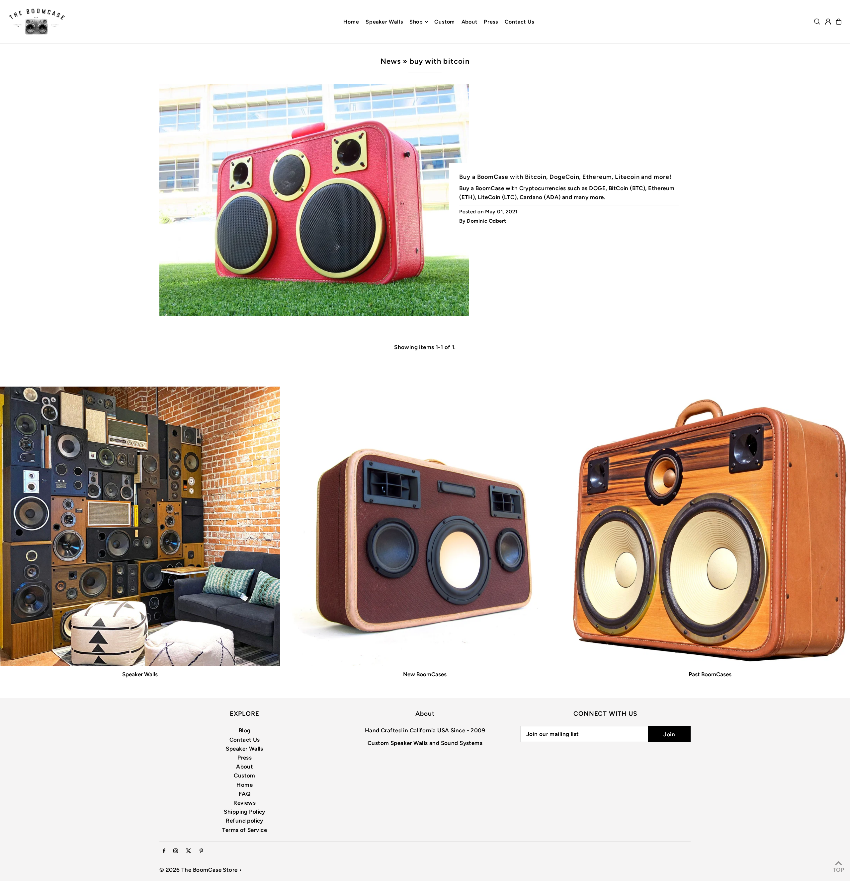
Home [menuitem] (351, 22)
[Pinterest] (201, 851)
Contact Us (244, 739)
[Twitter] (188, 851)
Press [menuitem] (491, 22)
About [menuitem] (469, 22)
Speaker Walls (140, 674)
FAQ (244, 793)
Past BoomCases (710, 674)
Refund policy (244, 820)
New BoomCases (425, 674)
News (391, 61)
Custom (244, 775)
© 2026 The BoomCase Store (198, 869)
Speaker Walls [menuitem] (384, 22)
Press (244, 757)
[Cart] (838, 22)
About (244, 766)
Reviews (244, 802)
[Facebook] (164, 851)
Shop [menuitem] (416, 22)
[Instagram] (175, 851)
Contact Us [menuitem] (519, 22)
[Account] (828, 22)
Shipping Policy (244, 811)
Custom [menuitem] (444, 22)
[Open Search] (817, 22)
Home (244, 784)
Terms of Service (244, 830)
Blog (245, 730)
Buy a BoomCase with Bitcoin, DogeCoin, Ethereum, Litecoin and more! (565, 177)
